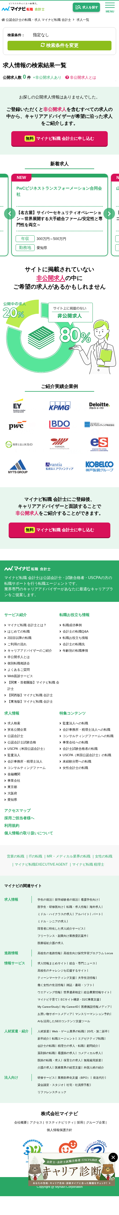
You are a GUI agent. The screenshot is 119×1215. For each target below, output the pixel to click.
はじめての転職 (19, 631)
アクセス (36, 1122)
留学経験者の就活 (66, 899)
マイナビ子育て (48, 999)
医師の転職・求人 (49, 1060)
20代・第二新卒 (97, 1031)
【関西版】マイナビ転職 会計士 (30, 695)
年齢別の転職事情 (75, 650)
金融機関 (14, 774)
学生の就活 (45, 899)
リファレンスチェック (52, 1092)
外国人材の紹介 (94, 1067)
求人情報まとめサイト (52, 963)
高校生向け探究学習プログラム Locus (88, 953)
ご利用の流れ (17, 644)
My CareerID (70, 1006)
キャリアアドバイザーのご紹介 (30, 650)
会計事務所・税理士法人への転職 (86, 729)
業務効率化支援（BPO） (74, 1077)
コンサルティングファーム (27, 767)
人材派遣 (43, 1031)
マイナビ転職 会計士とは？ (27, 625)
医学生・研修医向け (51, 906)
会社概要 (20, 1122)
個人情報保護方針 (59, 1130)
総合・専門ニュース (82, 963)
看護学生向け (89, 899)
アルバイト (82, 914)
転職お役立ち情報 (75, 637)
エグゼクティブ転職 (91, 1038)
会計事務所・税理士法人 (25, 761)
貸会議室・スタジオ (51, 1084)
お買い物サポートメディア (55, 1014)
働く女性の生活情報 (51, 985)
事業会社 (14, 780)
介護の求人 (45, 1067)
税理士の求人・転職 (71, 1045)
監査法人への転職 (75, 723)
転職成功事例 (72, 625)
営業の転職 (15, 856)
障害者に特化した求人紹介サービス (61, 928)
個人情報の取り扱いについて (28, 833)
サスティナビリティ (59, 1122)
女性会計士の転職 (75, 767)
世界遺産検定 (72, 992)
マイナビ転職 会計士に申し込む (60, 138)
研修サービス (46, 1077)
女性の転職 (103, 856)
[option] (59, 215)
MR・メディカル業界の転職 (68, 856)
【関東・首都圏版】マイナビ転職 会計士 (33, 685)
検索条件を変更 (62, 45)
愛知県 (12, 799)
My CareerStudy (48, 1006)
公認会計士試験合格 (22, 742)
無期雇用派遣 (92, 1060)
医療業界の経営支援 (68, 1067)
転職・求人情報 (76, 906)
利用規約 (11, 825)
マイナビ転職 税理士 (88, 864)
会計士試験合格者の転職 (80, 748)
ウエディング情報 (49, 992)
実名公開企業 (17, 729)
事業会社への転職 (75, 742)
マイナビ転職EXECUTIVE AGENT (41, 864)
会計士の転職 (46, 1045)
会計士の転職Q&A (75, 631)
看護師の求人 (66, 1053)
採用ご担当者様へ (19, 818)
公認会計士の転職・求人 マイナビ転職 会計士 (38, 19)
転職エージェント (63, 1038)
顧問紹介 (92, 1045)
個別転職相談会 (19, 663)
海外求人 (95, 906)
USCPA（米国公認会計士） (27, 748)
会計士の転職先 (74, 644)
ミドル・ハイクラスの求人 (55, 914)
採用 (80, 1122)
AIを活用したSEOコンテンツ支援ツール (64, 1021)
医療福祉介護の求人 (51, 943)
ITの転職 (35, 856)
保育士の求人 (72, 1060)
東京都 (12, 787)
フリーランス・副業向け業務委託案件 (62, 935)
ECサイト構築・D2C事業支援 (80, 999)
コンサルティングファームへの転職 (88, 736)
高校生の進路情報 (49, 953)
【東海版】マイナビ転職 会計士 (30, 701)
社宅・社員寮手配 (78, 1084)
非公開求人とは (83, 77)
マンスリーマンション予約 (92, 1014)
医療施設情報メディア (95, 1006)
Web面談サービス (20, 676)
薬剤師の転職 (46, 1053)
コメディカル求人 (89, 1053)
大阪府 (12, 793)
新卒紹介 (43, 1038)
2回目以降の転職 (19, 637)
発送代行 (99, 1077)
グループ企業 (95, 1122)
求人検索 (14, 723)
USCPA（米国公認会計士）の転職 (87, 755)
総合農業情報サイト (97, 992)
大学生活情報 (86, 977)
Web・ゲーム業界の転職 (68, 1031)
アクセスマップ (17, 810)
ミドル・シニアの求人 (52, 921)
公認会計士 (15, 736)
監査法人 (14, 755)
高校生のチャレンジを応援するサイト (62, 970)
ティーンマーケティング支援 (56, 977)
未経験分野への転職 (77, 761)
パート (96, 914)
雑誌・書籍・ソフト (79, 985)
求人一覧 (83, 19)
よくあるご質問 (19, 669)
